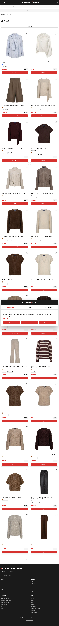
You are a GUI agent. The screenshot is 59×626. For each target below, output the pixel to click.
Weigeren (11, 322)
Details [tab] (29, 307)
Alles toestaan (47, 322)
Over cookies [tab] (48, 307)
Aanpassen (29, 322)
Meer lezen (5, 318)
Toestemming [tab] (10, 307)
